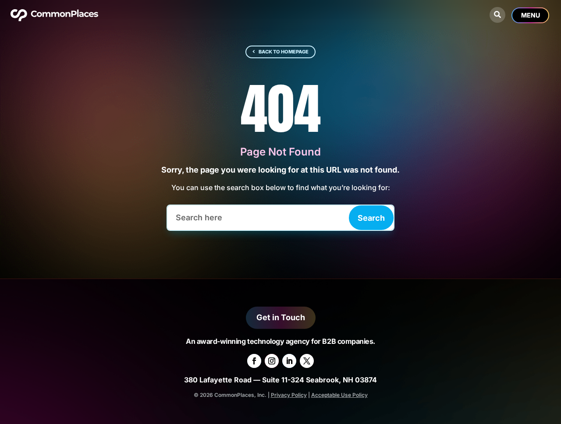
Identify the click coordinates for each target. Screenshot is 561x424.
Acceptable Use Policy (339, 395)
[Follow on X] (307, 361)
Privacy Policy (289, 395)
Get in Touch (280, 317)
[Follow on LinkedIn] (289, 361)
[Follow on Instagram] (272, 361)
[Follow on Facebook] (254, 361)
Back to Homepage (284, 52)
